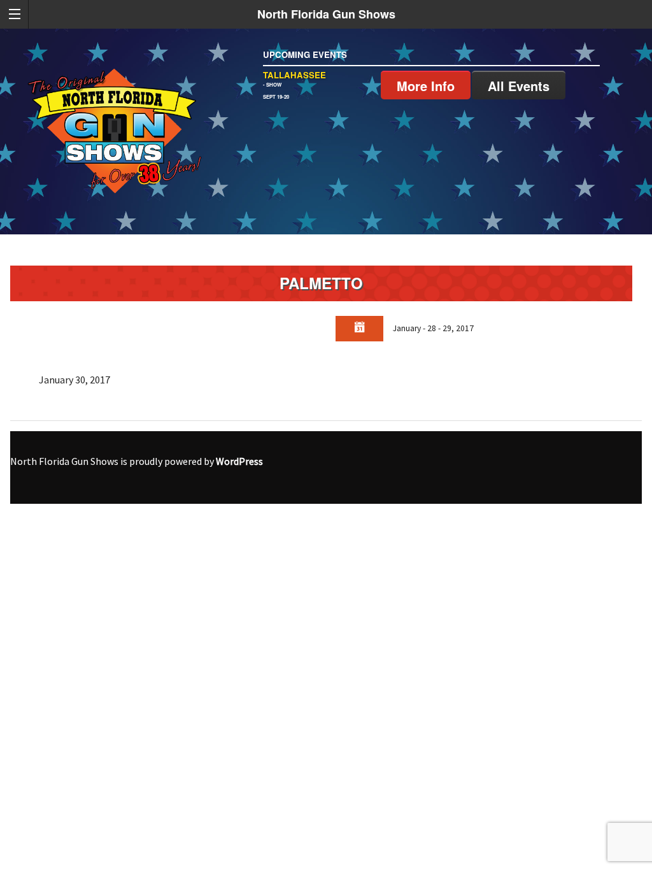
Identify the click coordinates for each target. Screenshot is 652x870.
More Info (426, 85)
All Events (518, 85)
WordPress (239, 461)
